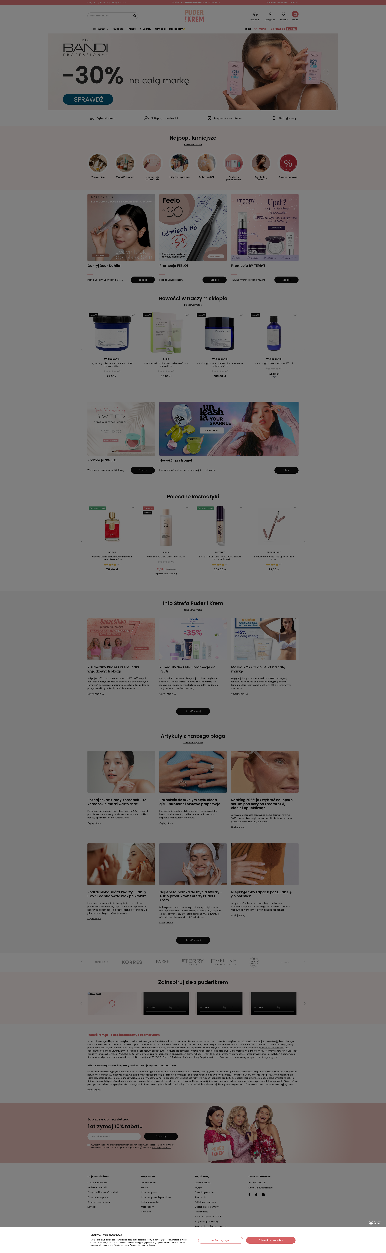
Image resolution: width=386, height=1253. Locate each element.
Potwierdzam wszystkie (271, 1240)
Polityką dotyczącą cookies (159, 1240)
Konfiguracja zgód (220, 1240)
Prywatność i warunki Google (142, 1245)
